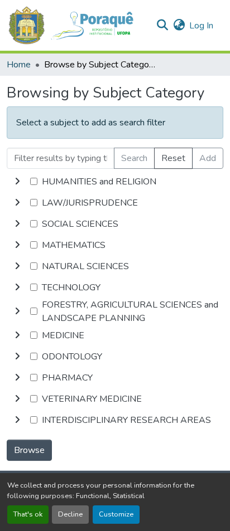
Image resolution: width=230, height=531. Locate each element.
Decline (70, 514)
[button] (77, 25)
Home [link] (19, 65)
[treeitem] (115, 202)
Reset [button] (173, 158)
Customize (116, 514)
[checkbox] (33, 181)
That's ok (27, 514)
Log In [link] (201, 26)
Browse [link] (29, 450)
